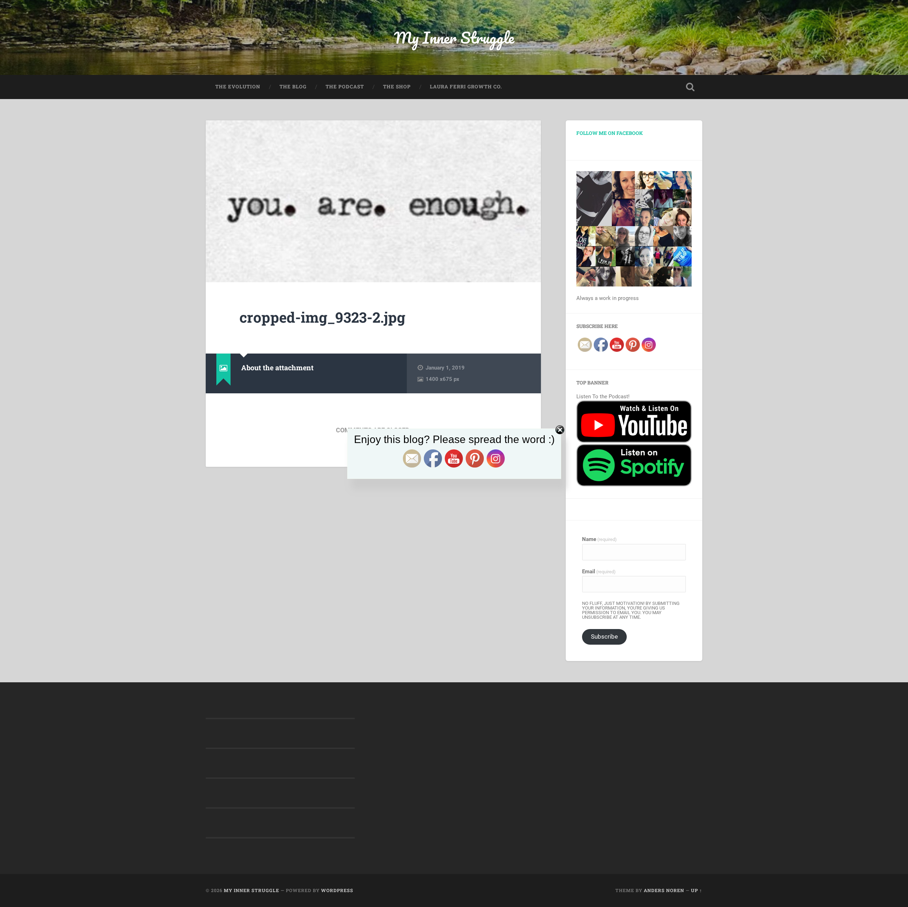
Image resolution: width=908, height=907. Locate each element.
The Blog (292, 86)
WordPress (337, 890)
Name (599, 539)
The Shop (397, 86)
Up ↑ (696, 890)
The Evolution (237, 86)
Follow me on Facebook (609, 133)
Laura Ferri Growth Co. (466, 86)
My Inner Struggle (454, 37)
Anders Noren (664, 890)
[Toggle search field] (690, 87)
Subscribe (604, 636)
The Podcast (345, 86)
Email (599, 571)
